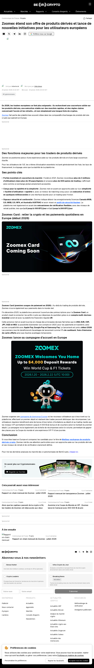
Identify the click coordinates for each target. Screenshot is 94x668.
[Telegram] (14, 34)
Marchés (29, 611)
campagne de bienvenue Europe (33, 416)
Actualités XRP (55, 606)
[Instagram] (25, 34)
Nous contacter (8, 607)
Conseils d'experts (32, 615)
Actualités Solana (56, 634)
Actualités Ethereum (58, 620)
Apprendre (30, 607)
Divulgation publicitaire (83, 610)
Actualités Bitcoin (57, 610)
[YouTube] (4, 34)
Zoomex (5, 115)
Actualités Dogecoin (57, 630)
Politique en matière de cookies (70, 655)
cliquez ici (73, 452)
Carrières (5, 615)
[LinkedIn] (20, 34)
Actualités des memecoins (55, 639)
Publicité (5, 603)
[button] (24, 567)
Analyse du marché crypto (57, 615)
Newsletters (30, 619)
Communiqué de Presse (10, 18)
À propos (5, 611)
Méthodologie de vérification (81, 604)
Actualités (29, 603)
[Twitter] (9, 34)
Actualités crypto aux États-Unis (58, 625)
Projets (23, 18)
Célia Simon (38, 86)
